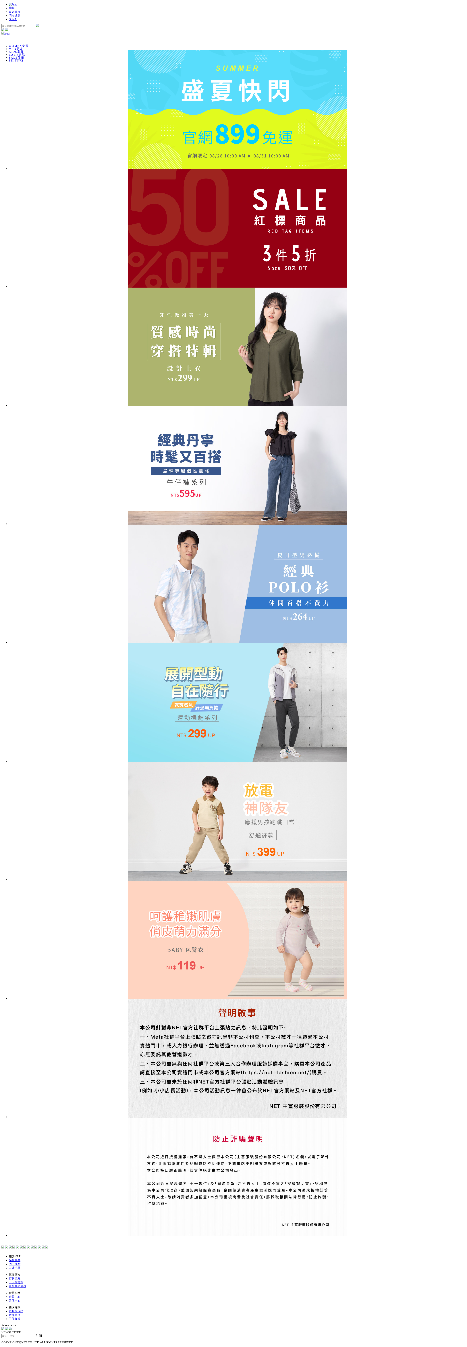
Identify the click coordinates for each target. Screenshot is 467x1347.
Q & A (13, 19)
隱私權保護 (16, 1311)
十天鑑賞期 (16, 1282)
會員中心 (14, 1296)
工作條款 (14, 1318)
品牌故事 (14, 1260)
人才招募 (14, 1267)
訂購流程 (14, 1278)
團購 (12, 7)
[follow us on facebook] (3, 1329)
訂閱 (39, 1335)
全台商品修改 (17, 1286)
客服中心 (14, 1300)
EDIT (16, 60)
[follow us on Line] (10, 1329)
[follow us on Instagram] (7, 1329)
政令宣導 (14, 1315)
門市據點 (14, 15)
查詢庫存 (14, 11)
